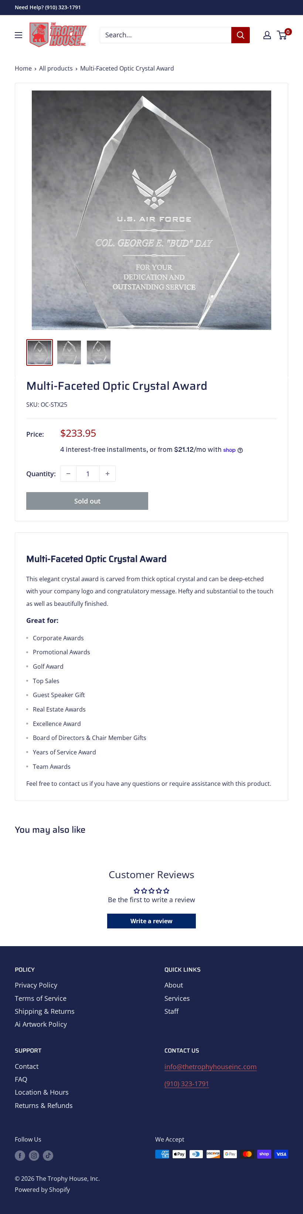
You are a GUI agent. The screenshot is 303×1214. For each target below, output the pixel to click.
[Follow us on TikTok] (48, 1155)
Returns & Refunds (44, 1105)
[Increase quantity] (107, 473)
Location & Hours (42, 1092)
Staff (171, 1011)
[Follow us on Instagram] (34, 1155)
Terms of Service (41, 998)
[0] (282, 35)
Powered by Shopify (42, 1190)
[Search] (240, 35)
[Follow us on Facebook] (20, 1155)
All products (56, 68)
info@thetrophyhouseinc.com (210, 1066)
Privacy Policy (36, 985)
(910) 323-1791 (186, 1083)
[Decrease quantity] (68, 473)
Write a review (151, 921)
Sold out (87, 501)
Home (23, 68)
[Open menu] (18, 35)
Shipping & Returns (45, 1011)
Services (177, 998)
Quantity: (41, 473)
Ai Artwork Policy (41, 1024)
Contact (26, 1066)
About (173, 985)
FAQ (21, 1079)
